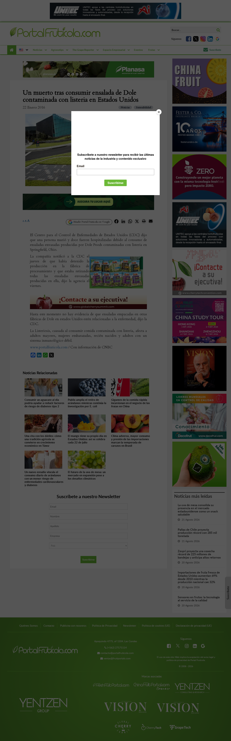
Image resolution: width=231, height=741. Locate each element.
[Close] (159, 112)
